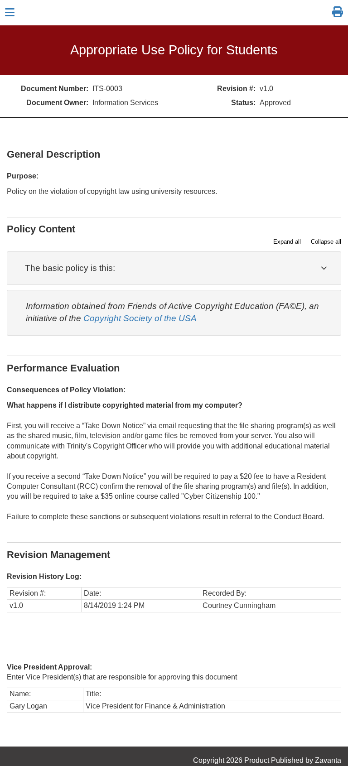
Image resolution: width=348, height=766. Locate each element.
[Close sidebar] (9, 12)
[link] (337, 12)
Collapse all (326, 241)
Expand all (287, 241)
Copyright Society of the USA (140, 318)
